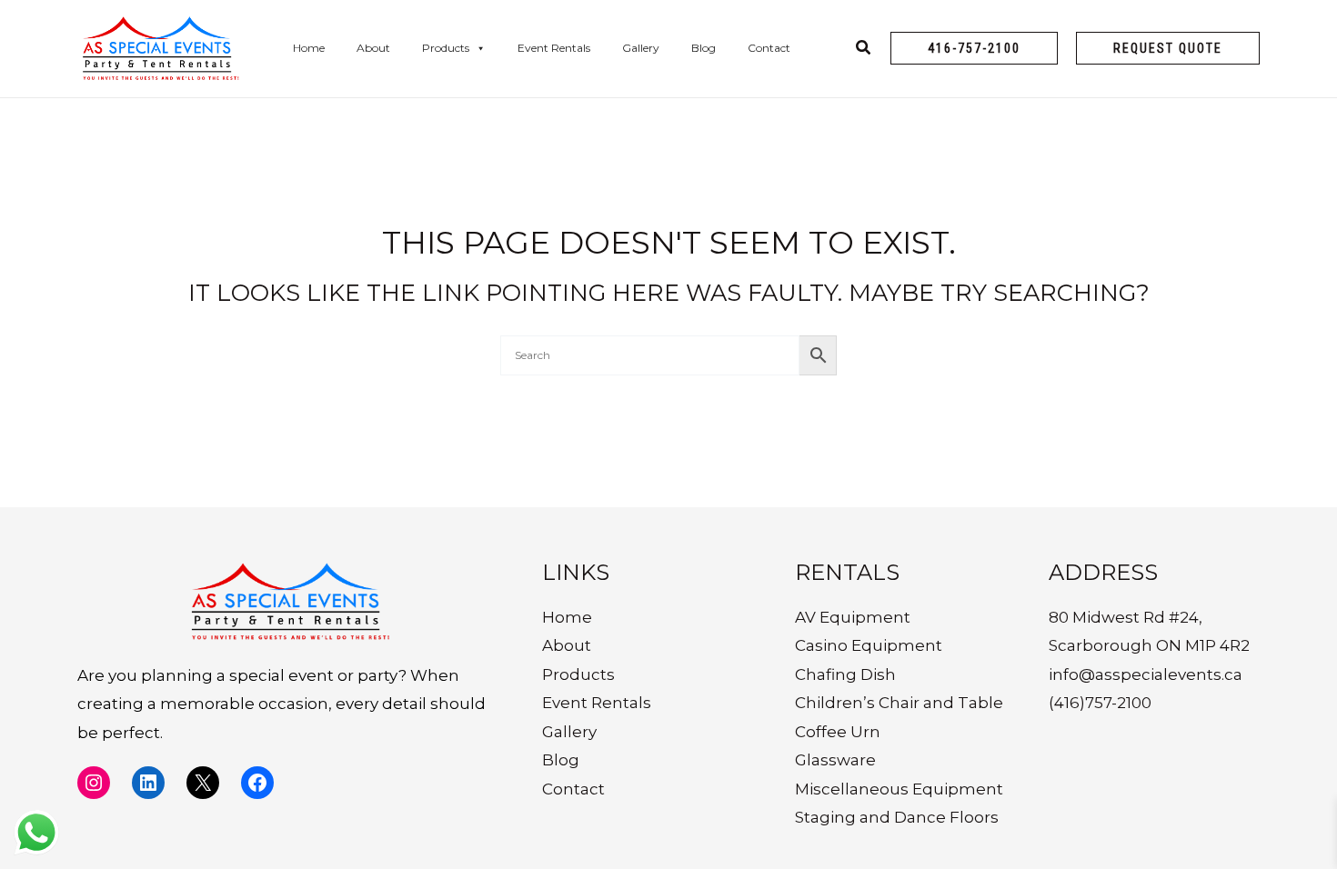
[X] (202, 782)
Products (445, 48)
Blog (703, 48)
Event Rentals (554, 48)
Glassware (835, 760)
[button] (974, 48)
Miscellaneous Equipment (899, 789)
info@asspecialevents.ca (1145, 674)
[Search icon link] (864, 50)
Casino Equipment (868, 645)
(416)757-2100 (1100, 703)
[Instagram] (93, 782)
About (373, 48)
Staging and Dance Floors (897, 817)
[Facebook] (257, 782)
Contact (769, 48)
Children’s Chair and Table (899, 703)
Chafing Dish (845, 674)
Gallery (640, 48)
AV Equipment (852, 617)
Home (309, 48)
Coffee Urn (837, 732)
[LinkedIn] (148, 782)
